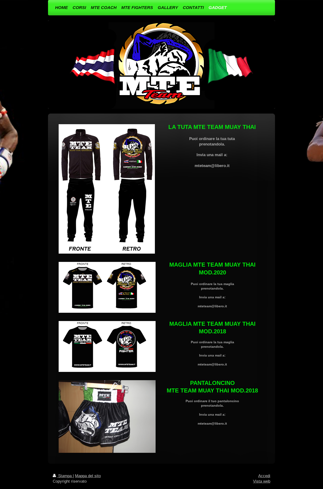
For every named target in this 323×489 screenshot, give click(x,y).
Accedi (264, 476)
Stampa (65, 476)
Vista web (261, 481)
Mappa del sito (88, 476)
